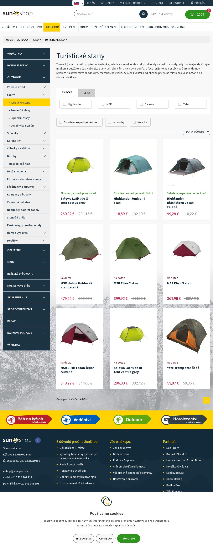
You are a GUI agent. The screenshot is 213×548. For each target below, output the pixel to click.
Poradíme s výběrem (73, 470)
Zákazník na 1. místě (72, 448)
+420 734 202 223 (162, 14)
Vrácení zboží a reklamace (129, 466)
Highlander (74, 104)
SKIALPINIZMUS (158, 27)
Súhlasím (129, 538)
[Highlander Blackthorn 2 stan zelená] (186, 165)
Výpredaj (178, 27)
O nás (91, 3)
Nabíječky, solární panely (23, 210)
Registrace (177, 3)
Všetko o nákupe (132, 3)
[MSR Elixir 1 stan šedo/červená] (80, 334)
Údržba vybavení (17, 233)
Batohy (11, 156)
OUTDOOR (52, 27)
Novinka (142, 122)
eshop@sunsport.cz (15, 471)
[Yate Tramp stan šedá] (186, 334)
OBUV (84, 27)
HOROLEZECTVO (31, 27)
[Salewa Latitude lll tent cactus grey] (133, 334)
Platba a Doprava (123, 460)
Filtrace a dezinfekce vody (24, 179)
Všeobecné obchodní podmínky (132, 473)
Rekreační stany (20, 110)
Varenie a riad (16, 87)
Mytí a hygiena (16, 171)
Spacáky (12, 133)
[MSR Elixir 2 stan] (133, 250)
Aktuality (107, 3)
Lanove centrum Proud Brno (183, 460)
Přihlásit (200, 3)
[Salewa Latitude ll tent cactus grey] (80, 165)
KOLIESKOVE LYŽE (133, 27)
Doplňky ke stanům (23, 125)
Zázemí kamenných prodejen (78, 477)
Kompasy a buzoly (19, 194)
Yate (186, 104)
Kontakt (157, 3)
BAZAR (11, 321)
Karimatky (14, 141)
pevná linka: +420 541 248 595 (21, 483)
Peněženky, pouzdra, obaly (24, 225)
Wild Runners (174, 491)
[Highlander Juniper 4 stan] (133, 165)
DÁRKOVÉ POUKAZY (19, 333)
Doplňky (12, 240)
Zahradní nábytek (18, 202)
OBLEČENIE (69, 27)
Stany (11, 94)
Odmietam (105, 538)
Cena (86, 93)
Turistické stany (20, 102)
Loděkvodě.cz (175, 473)
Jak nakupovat (122, 448)
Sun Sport (172, 448)
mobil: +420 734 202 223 (17, 477)
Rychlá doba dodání (72, 464)
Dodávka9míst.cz (177, 454)
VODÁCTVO (9, 27)
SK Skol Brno (174, 479)
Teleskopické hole (18, 164)
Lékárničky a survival (20, 187)
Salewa (149, 104)
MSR (109, 104)
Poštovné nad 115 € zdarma (77, 483)
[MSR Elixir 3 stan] (186, 250)
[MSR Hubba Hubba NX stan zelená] (80, 250)
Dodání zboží (121, 454)
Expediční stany (20, 118)
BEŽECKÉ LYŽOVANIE (104, 27)
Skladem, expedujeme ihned (81, 122)
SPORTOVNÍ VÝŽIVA (19, 309)
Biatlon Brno (173, 485)
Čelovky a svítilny (18, 148)
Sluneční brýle (16, 217)
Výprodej (118, 122)
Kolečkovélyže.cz (177, 466)
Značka (67, 92)
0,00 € (202, 13)
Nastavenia (83, 538)
